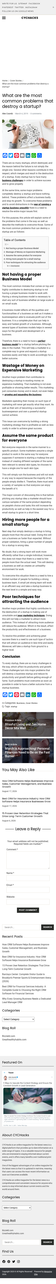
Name (10, 873)
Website (10, 897)
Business (21, 703)
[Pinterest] (8, 1261)
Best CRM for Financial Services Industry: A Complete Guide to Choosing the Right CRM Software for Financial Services (24, 990)
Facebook (34, 3)
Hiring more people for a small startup (23, 259)
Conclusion (15, 266)
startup (14, 706)
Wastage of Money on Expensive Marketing (25, 252)
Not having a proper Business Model (22, 248)
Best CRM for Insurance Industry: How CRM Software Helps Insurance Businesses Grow (26, 800)
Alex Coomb (7, 113)
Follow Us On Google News (18, 11)
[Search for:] (20, 927)
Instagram (31, 7)
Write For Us (9, 3)
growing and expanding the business (23, 394)
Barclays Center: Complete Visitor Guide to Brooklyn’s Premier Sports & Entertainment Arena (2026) (26, 978)
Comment (12, 849)
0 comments (35, 113)
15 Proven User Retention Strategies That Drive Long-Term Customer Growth (25, 815)
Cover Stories (31, 703)
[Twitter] (13, 1261)
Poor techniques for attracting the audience (26, 262)
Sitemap (22, 3)
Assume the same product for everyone (23, 255)
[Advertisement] (28, 44)
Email (10, 885)
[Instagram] (18, 1261)
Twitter (19, 7)
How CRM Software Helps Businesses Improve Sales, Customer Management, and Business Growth (27, 784)
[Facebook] (4, 1261)
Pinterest (7, 7)
